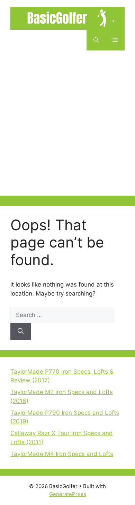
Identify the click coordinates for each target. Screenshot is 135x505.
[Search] (20, 331)
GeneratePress (67, 494)
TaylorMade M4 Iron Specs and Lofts (61, 453)
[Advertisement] (67, 128)
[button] (96, 40)
